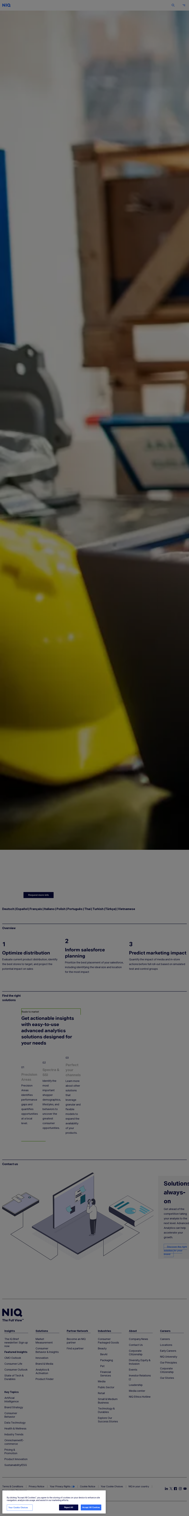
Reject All (68, 1507)
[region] (54, 1502)
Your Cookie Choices (18, 1507)
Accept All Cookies (91, 1507)
